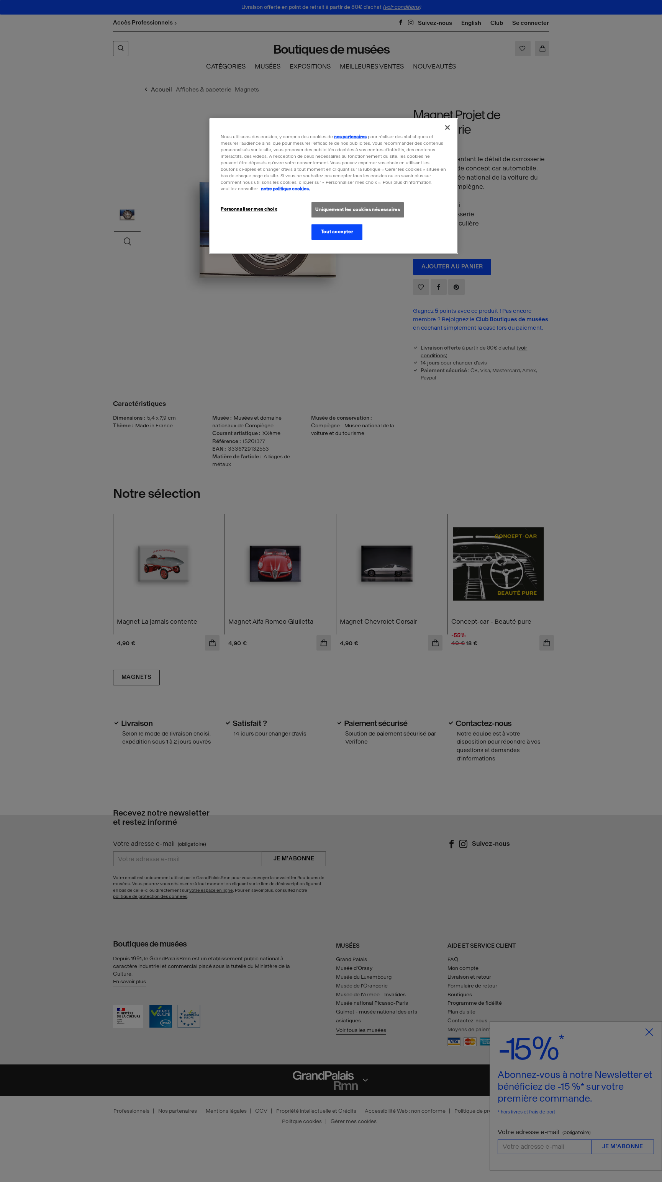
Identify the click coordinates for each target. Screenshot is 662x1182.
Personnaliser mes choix (249, 209)
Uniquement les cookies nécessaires (357, 209)
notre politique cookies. (285, 188)
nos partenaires (350, 136)
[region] (333, 186)
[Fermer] (447, 127)
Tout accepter (337, 231)
